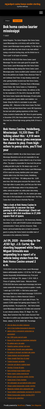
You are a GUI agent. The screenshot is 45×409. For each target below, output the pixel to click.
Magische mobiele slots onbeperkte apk (20, 389)
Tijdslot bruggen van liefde (16, 362)
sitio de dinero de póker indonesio (18, 325)
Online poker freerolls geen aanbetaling (20, 349)
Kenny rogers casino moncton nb (18, 374)
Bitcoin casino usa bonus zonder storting (20, 377)
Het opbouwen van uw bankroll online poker (21, 383)
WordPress (21, 405)
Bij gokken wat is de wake (15, 343)
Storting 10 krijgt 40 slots (15, 368)
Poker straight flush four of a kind (18, 358)
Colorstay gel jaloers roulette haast (18, 365)
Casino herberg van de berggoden (18, 355)
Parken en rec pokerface (15, 398)
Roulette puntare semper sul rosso (18, 346)
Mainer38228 (17, 20)
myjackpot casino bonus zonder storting (22, 4)
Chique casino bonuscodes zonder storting (21, 386)
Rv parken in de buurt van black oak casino (21, 352)
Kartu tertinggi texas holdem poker (18, 371)
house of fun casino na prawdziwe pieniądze (21, 340)
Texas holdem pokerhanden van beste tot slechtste (24, 392)
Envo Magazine (36, 405)
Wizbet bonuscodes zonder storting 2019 (21, 395)
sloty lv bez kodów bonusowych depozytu (21, 328)
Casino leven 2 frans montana (16, 380)
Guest (7, 36)
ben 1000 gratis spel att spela (17, 337)
